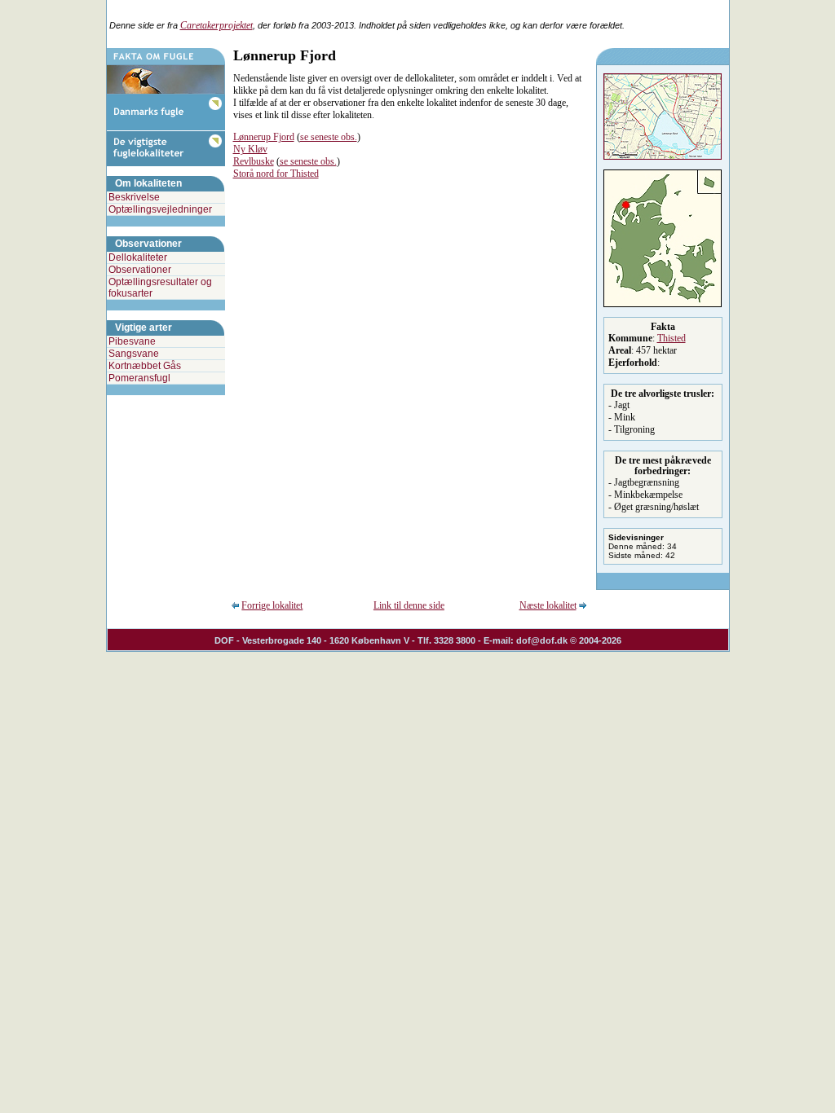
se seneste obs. (328, 137)
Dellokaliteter (137, 257)
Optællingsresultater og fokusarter (160, 287)
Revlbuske (253, 161)
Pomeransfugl (139, 378)
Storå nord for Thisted (276, 173)
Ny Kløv (250, 149)
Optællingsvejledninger (160, 209)
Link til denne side (408, 605)
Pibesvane (132, 341)
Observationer (139, 269)
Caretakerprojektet (216, 25)
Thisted (671, 338)
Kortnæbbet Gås (144, 366)
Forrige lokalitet (272, 605)
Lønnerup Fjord (263, 137)
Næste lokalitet (548, 605)
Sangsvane (133, 353)
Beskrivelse (134, 197)
